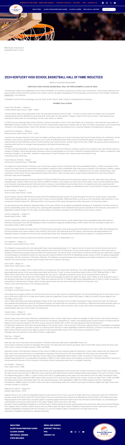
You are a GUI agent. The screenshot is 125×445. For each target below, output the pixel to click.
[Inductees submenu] (41, 9)
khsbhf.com (9, 95)
